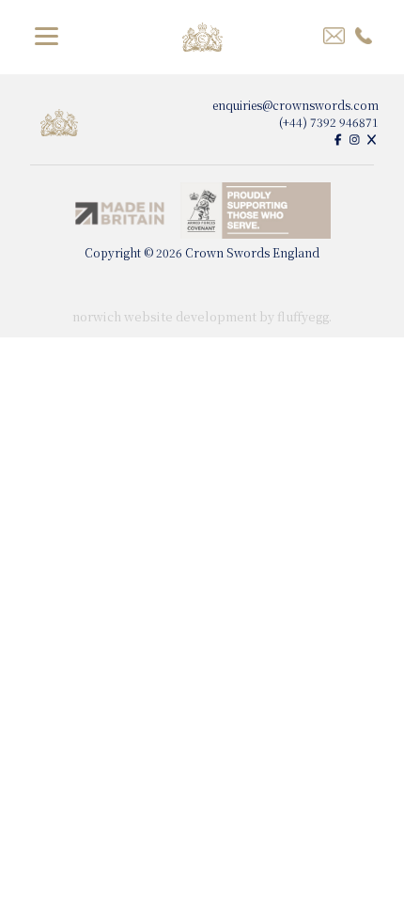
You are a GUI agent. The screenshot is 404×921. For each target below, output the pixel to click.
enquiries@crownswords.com (295, 105)
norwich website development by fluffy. (202, 316)
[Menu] (46, 34)
